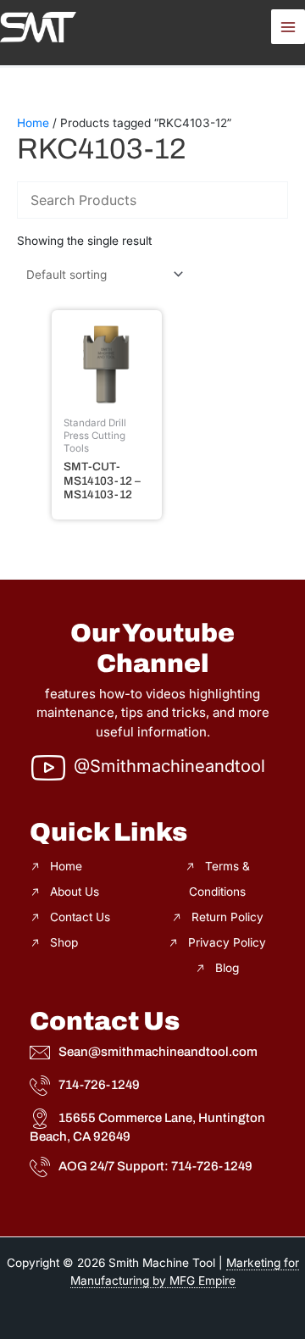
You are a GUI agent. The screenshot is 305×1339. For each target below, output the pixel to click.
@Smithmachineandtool (169, 766)
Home (33, 123)
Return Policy (227, 917)
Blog (227, 968)
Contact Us (80, 917)
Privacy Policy (227, 942)
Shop (64, 942)
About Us (74, 891)
